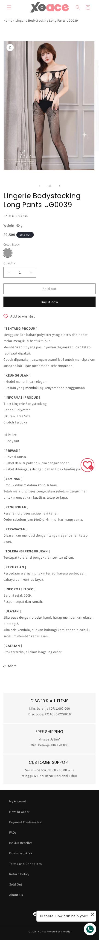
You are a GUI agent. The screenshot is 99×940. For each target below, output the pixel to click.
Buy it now (49, 302)
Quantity (9, 263)
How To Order (19, 812)
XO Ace (42, 931)
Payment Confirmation (26, 822)
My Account (17, 801)
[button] (9, 7)
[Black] (7, 253)
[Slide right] (60, 186)
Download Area (20, 853)
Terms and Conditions (25, 864)
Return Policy (19, 874)
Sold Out (15, 884)
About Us (16, 895)
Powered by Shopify (58, 931)
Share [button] (12, 666)
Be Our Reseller (20, 843)
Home (7, 20)
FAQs (12, 832)
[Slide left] (39, 186)
